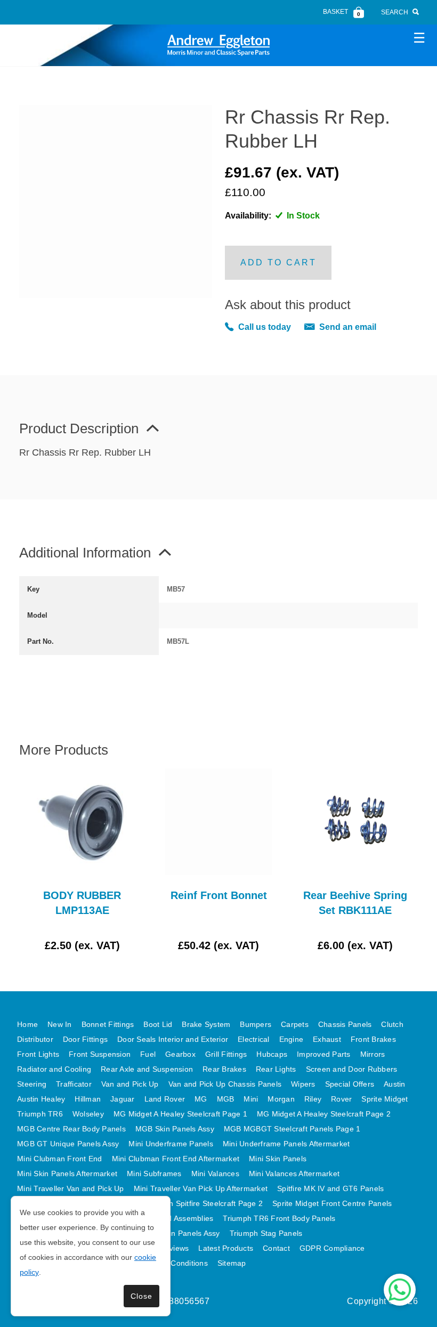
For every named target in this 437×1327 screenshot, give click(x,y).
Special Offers (350, 1084)
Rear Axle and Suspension (147, 1069)
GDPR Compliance (332, 1248)
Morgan (281, 1099)
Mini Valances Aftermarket (294, 1173)
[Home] (218, 45)
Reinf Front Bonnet (219, 895)
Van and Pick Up (130, 1084)
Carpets (295, 1024)
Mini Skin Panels (277, 1158)
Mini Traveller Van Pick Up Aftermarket (201, 1188)
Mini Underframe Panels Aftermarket (286, 1143)
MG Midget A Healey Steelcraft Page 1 (180, 1114)
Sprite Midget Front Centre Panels (332, 1203)
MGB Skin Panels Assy (174, 1128)
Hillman (88, 1099)
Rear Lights (276, 1069)
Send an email (347, 326)
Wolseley (88, 1114)
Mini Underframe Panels (170, 1143)
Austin (395, 1084)
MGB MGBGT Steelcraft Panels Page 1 (292, 1128)
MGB (225, 1099)
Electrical (254, 1039)
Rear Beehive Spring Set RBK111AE (355, 902)
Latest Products (225, 1248)
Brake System (206, 1024)
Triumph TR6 (40, 1114)
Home (27, 1024)
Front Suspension (100, 1054)
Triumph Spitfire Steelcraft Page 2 (204, 1203)
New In (59, 1024)
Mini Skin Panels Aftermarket (67, 1173)
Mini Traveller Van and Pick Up (70, 1188)
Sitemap (231, 1263)
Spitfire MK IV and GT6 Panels (330, 1188)
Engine (291, 1039)
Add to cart (278, 262)
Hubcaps (271, 1054)
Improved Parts (324, 1054)
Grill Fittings (226, 1054)
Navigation (418, 37)
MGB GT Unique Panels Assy (68, 1143)
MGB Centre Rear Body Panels (71, 1128)
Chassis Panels (345, 1024)
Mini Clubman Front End (59, 1158)
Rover (341, 1099)
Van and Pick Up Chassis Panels (225, 1084)
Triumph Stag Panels (266, 1233)
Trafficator (74, 1084)
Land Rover (164, 1099)
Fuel (148, 1054)
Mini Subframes (154, 1173)
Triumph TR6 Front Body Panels (279, 1218)
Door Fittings (85, 1039)
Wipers (303, 1084)
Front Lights (38, 1054)
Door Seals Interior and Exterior (172, 1039)
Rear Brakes (224, 1069)
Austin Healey (41, 1099)
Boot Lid (157, 1024)
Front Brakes (373, 1039)
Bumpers (255, 1024)
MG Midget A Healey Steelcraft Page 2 (324, 1114)
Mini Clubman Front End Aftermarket (176, 1158)
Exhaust (327, 1039)
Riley (312, 1099)
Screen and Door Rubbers (352, 1069)
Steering (31, 1084)
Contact (276, 1248)
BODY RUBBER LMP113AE (82, 902)
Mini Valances (215, 1173)
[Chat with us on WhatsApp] (400, 1290)
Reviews (174, 1248)
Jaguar (122, 1099)
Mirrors (372, 1054)
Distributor (35, 1039)
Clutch (392, 1024)
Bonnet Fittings (108, 1024)
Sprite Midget (384, 1099)
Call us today (264, 326)
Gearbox (180, 1054)
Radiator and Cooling (54, 1069)
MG (201, 1099)
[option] (82, 860)
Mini (251, 1099)
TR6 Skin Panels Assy (182, 1233)
